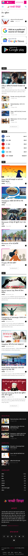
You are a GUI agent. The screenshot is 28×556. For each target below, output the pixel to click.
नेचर (2, 219)
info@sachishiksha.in (13, 525)
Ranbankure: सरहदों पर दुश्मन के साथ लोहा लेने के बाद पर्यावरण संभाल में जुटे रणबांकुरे (18, 435)
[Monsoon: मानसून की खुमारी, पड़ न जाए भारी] (14, 214)
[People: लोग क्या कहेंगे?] (14, 255)
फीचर (3, 260)
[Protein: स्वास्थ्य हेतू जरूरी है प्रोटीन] (5, 98)
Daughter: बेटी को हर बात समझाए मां (12, 344)
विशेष (2, 176)
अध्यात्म (3, 287)
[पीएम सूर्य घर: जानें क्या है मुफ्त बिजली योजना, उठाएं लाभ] (5, 448)
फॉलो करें (25, 140)
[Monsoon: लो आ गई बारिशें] (14, 235)
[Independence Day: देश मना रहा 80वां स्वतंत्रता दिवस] (5, 428)
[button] (2, 7)
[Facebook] (4, 536)
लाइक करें (24, 136)
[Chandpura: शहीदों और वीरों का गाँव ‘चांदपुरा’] (14, 193)
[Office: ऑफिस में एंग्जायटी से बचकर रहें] (14, 78)
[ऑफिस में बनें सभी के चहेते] (5, 462)
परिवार (3, 341)
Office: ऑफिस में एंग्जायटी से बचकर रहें (13, 86)
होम (2, 10)
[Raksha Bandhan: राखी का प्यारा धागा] (5, 106)
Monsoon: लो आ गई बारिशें (10, 243)
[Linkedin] (11, 536)
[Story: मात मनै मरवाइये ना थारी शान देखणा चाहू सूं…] (14, 171)
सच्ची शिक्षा (12, 21)
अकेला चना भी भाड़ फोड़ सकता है (16, 19)
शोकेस (3, 83)
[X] (23, 536)
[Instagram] (7, 536)
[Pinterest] (15, 536)
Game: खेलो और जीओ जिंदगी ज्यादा (17, 453)
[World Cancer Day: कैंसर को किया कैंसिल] (14, 282)
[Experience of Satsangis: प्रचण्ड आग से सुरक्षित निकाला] (14, 309)
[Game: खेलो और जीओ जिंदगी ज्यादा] (5, 455)
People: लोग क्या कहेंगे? (9, 263)
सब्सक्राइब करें (24, 155)
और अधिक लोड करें (13, 126)
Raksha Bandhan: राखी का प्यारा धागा (18, 419)
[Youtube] (13, 540)
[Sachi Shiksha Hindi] (14, 501)
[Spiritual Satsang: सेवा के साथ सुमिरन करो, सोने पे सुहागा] (14, 385)
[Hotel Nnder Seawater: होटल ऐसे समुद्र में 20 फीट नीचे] (14, 359)
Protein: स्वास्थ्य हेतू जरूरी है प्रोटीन (18, 96)
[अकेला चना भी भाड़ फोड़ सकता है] (5, 21)
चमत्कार (3, 314)
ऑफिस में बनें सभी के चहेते (15, 460)
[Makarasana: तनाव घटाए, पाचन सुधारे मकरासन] (5, 121)
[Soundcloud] (19, 536)
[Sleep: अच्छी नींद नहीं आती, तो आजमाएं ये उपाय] (5, 113)
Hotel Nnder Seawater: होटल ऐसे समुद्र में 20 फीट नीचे (13, 368)
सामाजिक (3, 365)
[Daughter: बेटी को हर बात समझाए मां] (14, 336)
